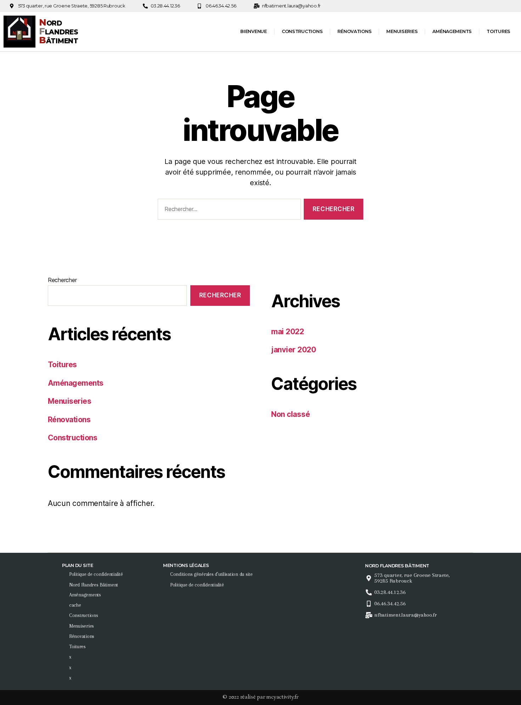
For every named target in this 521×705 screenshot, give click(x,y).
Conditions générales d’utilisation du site (211, 574)
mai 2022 (287, 331)
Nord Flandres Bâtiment (93, 585)
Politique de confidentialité (96, 574)
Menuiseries (402, 31)
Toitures (498, 31)
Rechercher (62, 279)
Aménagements (452, 31)
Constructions (302, 31)
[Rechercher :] (228, 210)
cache (75, 605)
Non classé (290, 414)
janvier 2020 (293, 349)
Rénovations (354, 31)
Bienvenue (253, 31)
